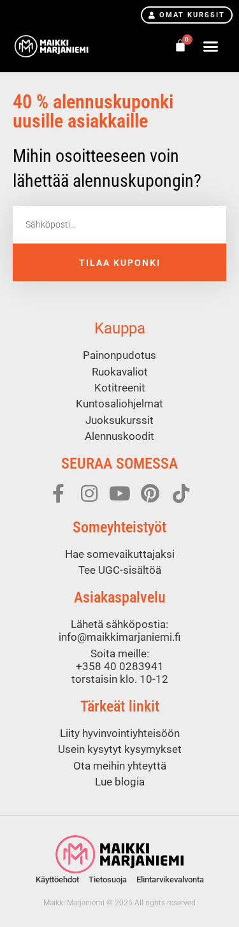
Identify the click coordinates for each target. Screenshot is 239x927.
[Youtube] (119, 493)
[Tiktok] (181, 493)
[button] (211, 46)
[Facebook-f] (58, 493)
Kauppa (119, 328)
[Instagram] (89, 493)
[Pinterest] (150, 493)
